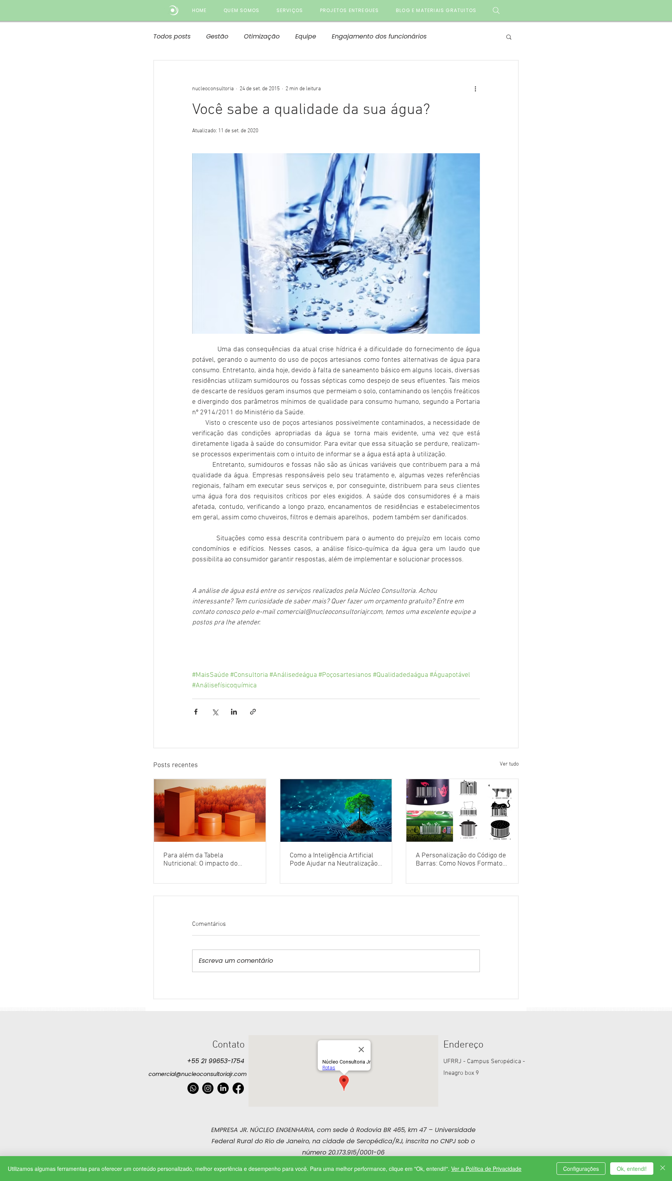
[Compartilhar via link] (253, 711)
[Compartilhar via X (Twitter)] (215, 711)
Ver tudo (509, 764)
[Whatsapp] (193, 1088)
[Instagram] (208, 1088)
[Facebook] (238, 1088)
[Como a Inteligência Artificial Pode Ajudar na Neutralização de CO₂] (336, 810)
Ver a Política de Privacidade (486, 1168)
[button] (509, 36)
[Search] (496, 10)
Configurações (581, 1168)
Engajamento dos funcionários (379, 36)
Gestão (217, 36)
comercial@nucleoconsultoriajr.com (198, 1074)
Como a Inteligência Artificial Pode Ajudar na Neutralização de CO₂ (334, 860)
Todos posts (172, 36)
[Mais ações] (475, 88)
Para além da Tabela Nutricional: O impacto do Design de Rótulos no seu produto (200, 860)
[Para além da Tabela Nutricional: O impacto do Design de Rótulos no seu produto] (210, 810)
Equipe (305, 36)
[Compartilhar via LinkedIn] (234, 711)
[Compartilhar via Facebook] (196, 711)
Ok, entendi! (632, 1168)
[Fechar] (662, 1168)
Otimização (262, 36)
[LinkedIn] (223, 1088)
